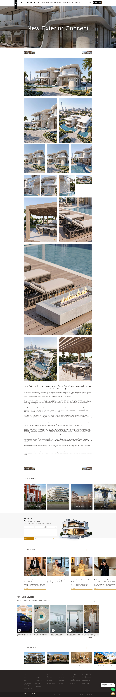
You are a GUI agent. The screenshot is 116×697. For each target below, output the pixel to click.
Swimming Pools (73, 677)
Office (60, 679)
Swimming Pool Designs (74, 679)
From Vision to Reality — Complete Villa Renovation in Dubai (24, 635)
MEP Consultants (50, 680)
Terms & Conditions (27, 685)
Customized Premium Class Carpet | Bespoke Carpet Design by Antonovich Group (91, 636)
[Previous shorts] (94, 601)
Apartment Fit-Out (50, 676)
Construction (26, 676)
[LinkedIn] (89, 694)
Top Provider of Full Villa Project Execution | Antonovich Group (40, 635)
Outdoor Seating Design (51, 683)
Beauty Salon (37, 683)
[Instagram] (82, 694)
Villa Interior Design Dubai (86, 674)
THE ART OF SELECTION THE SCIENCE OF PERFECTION (56, 635)
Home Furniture (61, 674)
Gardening (72, 676)
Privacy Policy (53, 538)
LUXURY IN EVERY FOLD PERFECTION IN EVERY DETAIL (75, 635)
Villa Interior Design (38, 674)
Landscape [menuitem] (59, 2)
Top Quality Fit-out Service (86, 676)
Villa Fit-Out (49, 674)
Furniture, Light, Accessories (86, 679)
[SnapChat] (87, 694)
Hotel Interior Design (85, 683)
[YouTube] (80, 694)
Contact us (26, 680)
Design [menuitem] (38, 2)
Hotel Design (37, 679)
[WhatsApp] (113, 689)
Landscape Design (73, 674)
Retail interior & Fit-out (39, 680)
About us (25, 674)
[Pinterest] (91, 694)
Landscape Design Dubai (86, 680)
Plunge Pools (72, 683)
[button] (87, 479)
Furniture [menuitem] (64, 2)
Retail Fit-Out (49, 679)
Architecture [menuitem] (42, 2)
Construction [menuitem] (53, 2)
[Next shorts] (98, 601)
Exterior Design (37, 677)
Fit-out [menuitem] (47, 2)
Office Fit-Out (49, 677)
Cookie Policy (26, 687)
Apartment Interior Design (39, 676)
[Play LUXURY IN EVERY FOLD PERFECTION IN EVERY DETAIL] (75, 619)
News (25, 677)
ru (90, 2)
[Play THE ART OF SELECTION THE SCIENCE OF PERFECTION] (58, 619)
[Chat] (113, 694)
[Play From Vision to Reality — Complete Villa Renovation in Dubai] (24, 619)
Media (25, 679)
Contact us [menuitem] (77, 2)
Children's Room (61, 680)
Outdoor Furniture (62, 676)
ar (89, 2)
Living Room (61, 683)
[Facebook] (85, 694)
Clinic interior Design (38, 686)
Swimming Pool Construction (75, 680)
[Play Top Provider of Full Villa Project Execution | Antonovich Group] (41, 619)
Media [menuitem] (73, 2)
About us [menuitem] (69, 2)
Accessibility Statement (28, 688)
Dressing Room (61, 677)
